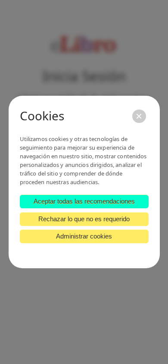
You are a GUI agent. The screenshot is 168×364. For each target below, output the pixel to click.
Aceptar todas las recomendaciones (84, 201)
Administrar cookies (84, 236)
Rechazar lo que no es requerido (84, 219)
